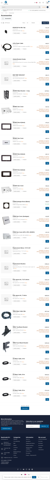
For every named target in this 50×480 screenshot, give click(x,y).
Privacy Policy (29, 451)
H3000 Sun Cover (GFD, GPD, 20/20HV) (24, 232)
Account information (42, 439)
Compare (24, 33)
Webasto (15, 439)
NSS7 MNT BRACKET (19, 75)
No (38, 477)
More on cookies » (44, 477)
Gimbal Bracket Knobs (19, 59)
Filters (44, 22)
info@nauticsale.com (8, 457)
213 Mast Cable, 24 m (19, 358)
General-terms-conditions (29, 448)
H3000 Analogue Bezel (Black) (21, 201)
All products (41, 449)
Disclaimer (28, 453)
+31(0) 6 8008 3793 (7, 453)
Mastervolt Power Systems (17, 452)
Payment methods (29, 445)
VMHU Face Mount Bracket (20, 343)
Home (2, 13)
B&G (6, 13)
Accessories (11, 13)
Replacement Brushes (19, 263)
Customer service (6, 428)
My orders (40, 441)
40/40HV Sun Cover (18, 106)
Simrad (14, 445)
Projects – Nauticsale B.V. (31, 455)
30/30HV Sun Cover (18, 138)
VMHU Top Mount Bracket (20, 327)
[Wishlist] (43, 2)
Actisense (15, 457)
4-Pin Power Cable (18, 43)
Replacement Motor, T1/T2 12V (21, 248)
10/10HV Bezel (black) (19, 170)
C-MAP (14, 449)
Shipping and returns (30, 443)
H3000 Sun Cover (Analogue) (21, 216)
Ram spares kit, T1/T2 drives (21, 279)
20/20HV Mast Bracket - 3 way (21, 91)
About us (28, 439)
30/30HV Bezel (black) (19, 122)
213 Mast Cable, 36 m (19, 374)
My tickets (40, 443)
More (23, 30)
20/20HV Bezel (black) (19, 154)
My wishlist (40, 445)
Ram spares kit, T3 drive (20, 295)
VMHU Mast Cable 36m (19, 311)
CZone (14, 455)
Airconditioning (16, 441)
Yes (34, 477)
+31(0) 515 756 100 (7, 449)
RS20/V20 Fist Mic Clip (19, 27)
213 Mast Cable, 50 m (19, 390)
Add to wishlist (17, 33)
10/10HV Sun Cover (18, 185)
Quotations (28, 441)
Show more (25, 408)
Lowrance (15, 447)
